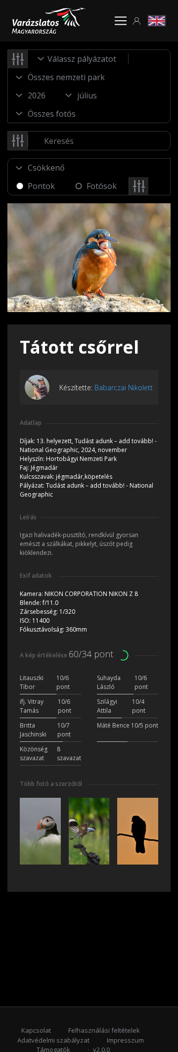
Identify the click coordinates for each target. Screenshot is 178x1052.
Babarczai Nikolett (123, 387)
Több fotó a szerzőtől (51, 783)
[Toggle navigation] (120, 21)
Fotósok (102, 186)
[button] (137, 21)
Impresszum (125, 1040)
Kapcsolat (36, 1030)
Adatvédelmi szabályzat (53, 1040)
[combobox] (78, 59)
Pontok (41, 186)
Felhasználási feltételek (104, 1030)
